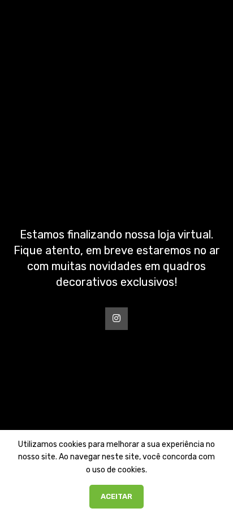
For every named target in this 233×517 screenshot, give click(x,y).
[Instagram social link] (116, 318)
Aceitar (116, 496)
